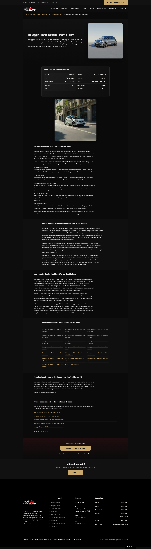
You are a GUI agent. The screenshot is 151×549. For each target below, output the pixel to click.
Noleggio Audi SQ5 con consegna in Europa (47, 412)
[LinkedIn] (56, 2)
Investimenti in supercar (58, 523)
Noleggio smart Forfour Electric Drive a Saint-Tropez (75, 354)
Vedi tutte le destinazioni (72, 364)
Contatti (123, 8)
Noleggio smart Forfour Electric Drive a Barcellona (97, 354)
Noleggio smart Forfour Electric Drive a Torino (97, 336)
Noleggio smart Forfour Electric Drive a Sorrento (97, 342)
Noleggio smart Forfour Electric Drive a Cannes (52, 354)
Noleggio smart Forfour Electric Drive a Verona (52, 342)
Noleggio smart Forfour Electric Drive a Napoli (75, 336)
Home (27, 15)
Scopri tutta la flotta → (41, 431)
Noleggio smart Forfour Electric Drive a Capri (52, 348)
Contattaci (75, 472)
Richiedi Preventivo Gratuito (76, 448)
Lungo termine (55, 506)
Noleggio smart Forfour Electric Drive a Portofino (75, 342)
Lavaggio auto (55, 514)
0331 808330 (82, 517)
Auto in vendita (88, 8)
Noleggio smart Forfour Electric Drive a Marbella (97, 360)
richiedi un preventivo (116, 2)
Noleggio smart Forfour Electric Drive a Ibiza (52, 365)
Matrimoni (112, 8)
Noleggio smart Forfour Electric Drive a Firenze (97, 330)
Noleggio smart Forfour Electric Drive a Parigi (75, 348)
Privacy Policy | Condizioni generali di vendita (114, 540)
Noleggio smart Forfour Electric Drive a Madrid (52, 360)
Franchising (101, 8)
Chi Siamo (64, 8)
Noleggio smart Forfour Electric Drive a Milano (52, 330)
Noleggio (74, 8)
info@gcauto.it (44, 2)
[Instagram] (53, 2)
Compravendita (56, 508)
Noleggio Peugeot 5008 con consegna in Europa (48, 427)
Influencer (54, 526)
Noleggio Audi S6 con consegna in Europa (46, 416)
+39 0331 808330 (30, 2)
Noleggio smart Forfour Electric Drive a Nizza (97, 348)
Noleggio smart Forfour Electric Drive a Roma (75, 330)
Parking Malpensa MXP (58, 517)
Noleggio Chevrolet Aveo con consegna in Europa (49, 423)
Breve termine (55, 503)
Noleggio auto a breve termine (40, 15)
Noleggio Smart (57, 15)
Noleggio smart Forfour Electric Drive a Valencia (75, 360)
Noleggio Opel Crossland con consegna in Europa (49, 420)
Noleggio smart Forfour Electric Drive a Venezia (52, 336)
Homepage (54, 8)
